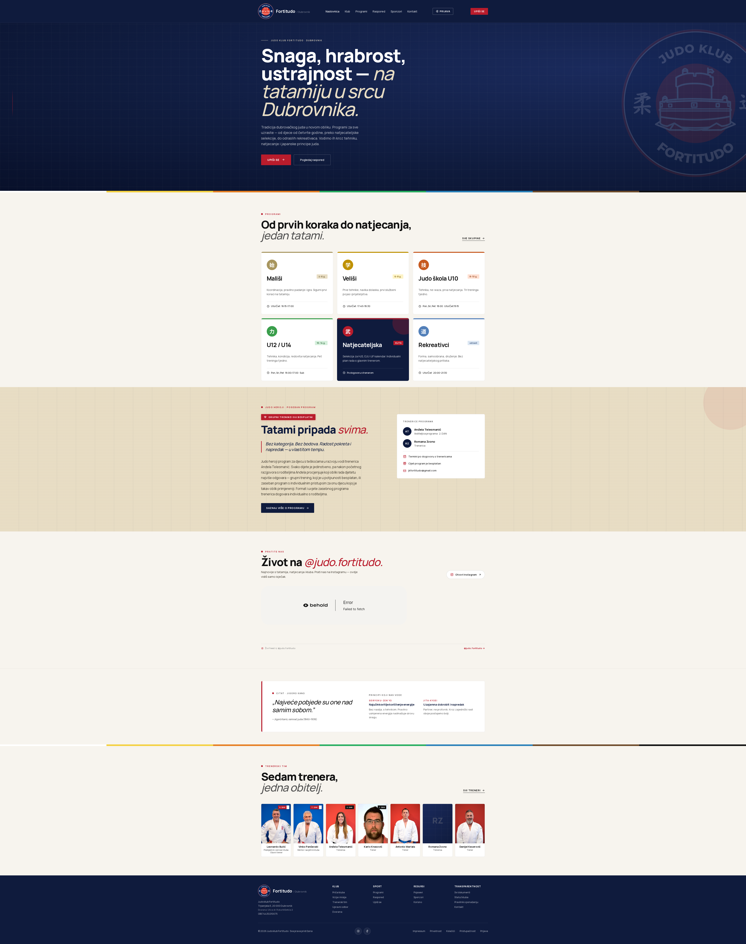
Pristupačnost (468, 931)
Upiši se (377, 902)
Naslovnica (332, 11)
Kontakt (412, 11)
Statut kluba (461, 897)
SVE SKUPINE (471, 238)
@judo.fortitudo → (474, 648)
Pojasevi (418, 892)
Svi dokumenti (462, 892)
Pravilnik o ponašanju (466, 902)
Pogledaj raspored (312, 160)
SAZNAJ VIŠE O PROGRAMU (285, 508)
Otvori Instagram (466, 574)
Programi (361, 11)
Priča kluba (338, 892)
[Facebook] (367, 931)
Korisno (418, 902)
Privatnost (436, 931)
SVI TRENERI (471, 790)
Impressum (419, 931)
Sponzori (396, 11)
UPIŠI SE (479, 11)
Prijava (484, 931)
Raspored (379, 11)
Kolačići (450, 931)
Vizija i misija (339, 897)
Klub (347, 11)
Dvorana (337, 911)
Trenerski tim (339, 902)
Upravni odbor (340, 907)
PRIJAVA (445, 11)
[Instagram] (358, 931)
